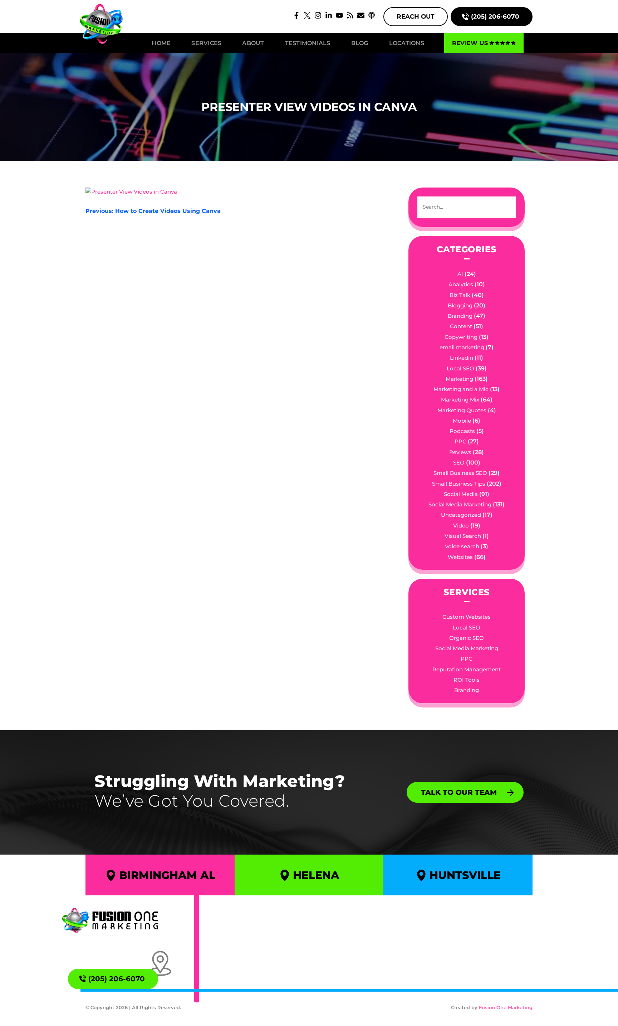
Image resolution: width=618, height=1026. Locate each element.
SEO (459, 462)
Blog (359, 43)
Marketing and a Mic (461, 389)
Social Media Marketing (459, 504)
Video (461, 525)
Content (461, 326)
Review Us (470, 43)
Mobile (462, 420)
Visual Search (463, 536)
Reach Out (416, 16)
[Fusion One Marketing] (110, 920)
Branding (460, 315)
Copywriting (461, 337)
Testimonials (307, 43)
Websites (460, 557)
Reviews (460, 452)
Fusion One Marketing (506, 1007)
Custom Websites (466, 616)
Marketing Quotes (461, 410)
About (253, 43)
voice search (462, 546)
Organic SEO (466, 637)
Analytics (460, 284)
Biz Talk (460, 295)
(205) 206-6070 (495, 16)
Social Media (461, 494)
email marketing (462, 347)
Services (206, 43)
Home (161, 43)
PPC (460, 441)
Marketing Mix (460, 399)
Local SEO (460, 368)
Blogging (460, 305)
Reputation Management (466, 669)
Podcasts (462, 431)
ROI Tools (466, 679)
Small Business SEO (460, 473)
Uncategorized (461, 514)
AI (460, 274)
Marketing (459, 378)
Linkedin (461, 357)
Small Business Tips (458, 483)
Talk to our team (459, 792)
